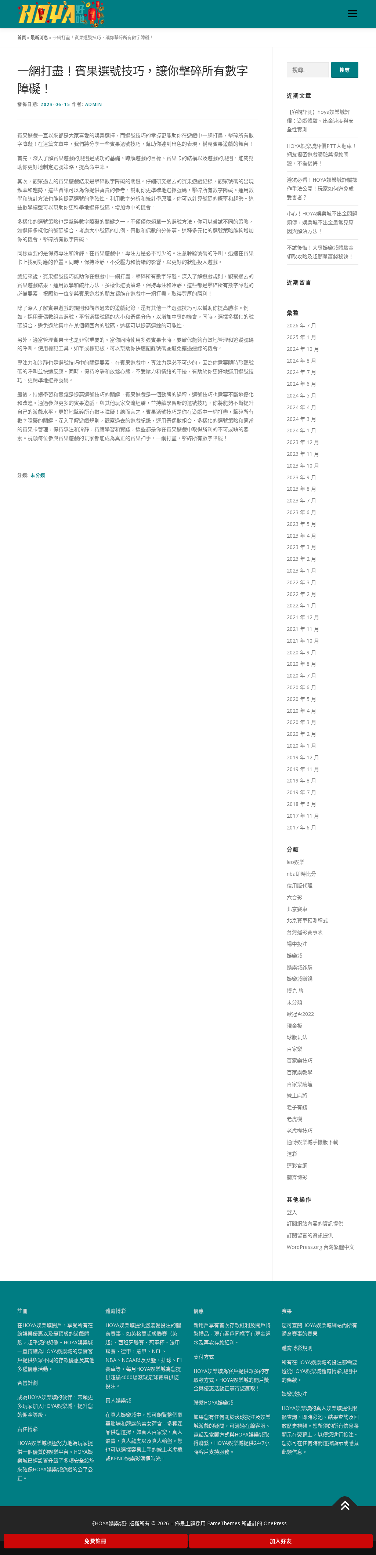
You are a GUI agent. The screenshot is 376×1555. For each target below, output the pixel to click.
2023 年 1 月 (301, 570)
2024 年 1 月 (301, 430)
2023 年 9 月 (301, 477)
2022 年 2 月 (301, 594)
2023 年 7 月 (301, 500)
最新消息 (39, 37)
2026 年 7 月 (301, 325)
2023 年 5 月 (301, 523)
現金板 (294, 1025)
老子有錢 (297, 1107)
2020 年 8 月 (301, 663)
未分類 (38, 475)
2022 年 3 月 (301, 582)
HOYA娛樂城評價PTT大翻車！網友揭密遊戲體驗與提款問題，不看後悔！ (322, 154)
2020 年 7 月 (301, 675)
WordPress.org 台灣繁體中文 (320, 1246)
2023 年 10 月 (303, 465)
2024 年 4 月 (301, 407)
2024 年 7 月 (301, 371)
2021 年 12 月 (303, 617)
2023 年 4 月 (301, 535)
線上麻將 (297, 1095)
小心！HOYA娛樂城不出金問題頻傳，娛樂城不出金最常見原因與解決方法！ (322, 222)
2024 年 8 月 (301, 360)
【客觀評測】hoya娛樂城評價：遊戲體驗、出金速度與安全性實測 (320, 120)
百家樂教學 (299, 1072)
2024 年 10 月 (303, 348)
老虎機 (294, 1118)
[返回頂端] (345, 1506)
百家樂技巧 (299, 1060)
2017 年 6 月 (301, 827)
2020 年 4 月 (301, 710)
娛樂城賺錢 (299, 978)
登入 (292, 1212)
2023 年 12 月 (303, 442)
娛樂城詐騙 (299, 967)
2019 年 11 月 (303, 769)
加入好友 (281, 1540)
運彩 (292, 1153)
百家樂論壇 (299, 1083)
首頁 (21, 37)
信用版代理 (299, 885)
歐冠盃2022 (300, 1013)
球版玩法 (297, 1036)
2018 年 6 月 (301, 803)
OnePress (275, 1523)
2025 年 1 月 (301, 337)
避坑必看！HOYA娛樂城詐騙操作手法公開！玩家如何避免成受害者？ (322, 188)
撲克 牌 (295, 990)
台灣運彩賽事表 (305, 932)
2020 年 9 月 (301, 652)
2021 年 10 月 (303, 640)
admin (93, 104)
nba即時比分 (301, 873)
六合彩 (294, 897)
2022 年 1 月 (301, 605)
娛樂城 (294, 955)
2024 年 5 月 (301, 395)
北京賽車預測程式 (307, 920)
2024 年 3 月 (301, 418)
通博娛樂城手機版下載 (312, 1141)
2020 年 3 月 (301, 722)
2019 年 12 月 (303, 757)
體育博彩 (297, 1177)
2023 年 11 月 (303, 453)
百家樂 (294, 1048)
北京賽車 (297, 908)
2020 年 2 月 (301, 733)
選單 (351, 13)
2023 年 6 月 (301, 512)
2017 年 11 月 (303, 815)
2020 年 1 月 (301, 745)
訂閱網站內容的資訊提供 (315, 1223)
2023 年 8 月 (301, 488)
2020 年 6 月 (301, 687)
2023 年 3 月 (301, 547)
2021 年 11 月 (303, 628)
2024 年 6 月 (301, 383)
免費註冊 (95, 1540)
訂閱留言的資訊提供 (310, 1235)
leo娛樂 (295, 861)
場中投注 (297, 943)
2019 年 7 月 (301, 792)
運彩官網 (297, 1165)
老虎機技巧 (299, 1130)
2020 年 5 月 (301, 698)
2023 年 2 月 (301, 558)
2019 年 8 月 (301, 780)
